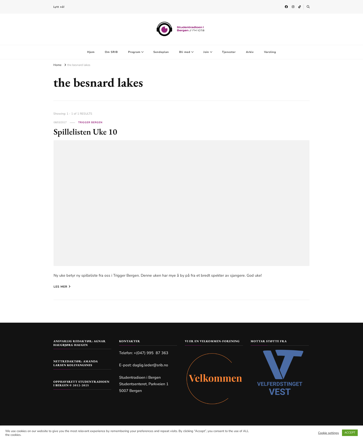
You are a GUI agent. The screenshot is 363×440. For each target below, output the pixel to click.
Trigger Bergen (90, 122)
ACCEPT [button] (350, 433)
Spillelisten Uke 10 (85, 131)
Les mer (60, 287)
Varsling (270, 52)
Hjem (91, 52)
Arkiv (250, 52)
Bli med (184, 52)
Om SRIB (111, 52)
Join (206, 52)
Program (134, 52)
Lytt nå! (58, 7)
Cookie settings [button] (328, 433)
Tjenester (229, 52)
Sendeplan (161, 52)
